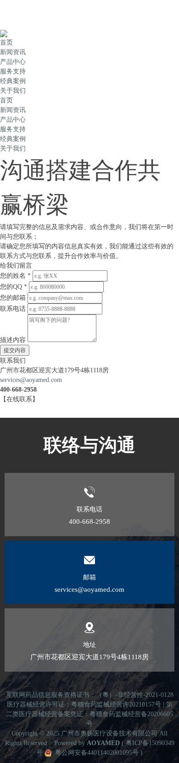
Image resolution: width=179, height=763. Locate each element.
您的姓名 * (15, 275)
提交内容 (15, 350)
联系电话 (13, 308)
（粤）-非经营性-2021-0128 (134, 694)
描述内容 (13, 340)
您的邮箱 (13, 297)
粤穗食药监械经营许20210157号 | (118, 704)
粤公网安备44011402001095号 (95, 752)
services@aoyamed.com (31, 379)
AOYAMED (103, 743)
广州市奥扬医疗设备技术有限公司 (109, 733)
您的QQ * (13, 286)
